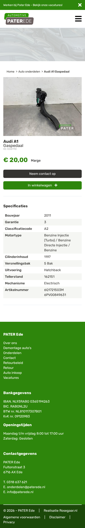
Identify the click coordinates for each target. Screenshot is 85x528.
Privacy (9, 522)
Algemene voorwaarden (21, 517)
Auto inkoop (12, 373)
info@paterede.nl (20, 492)
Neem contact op (42, 174)
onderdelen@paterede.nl (26, 487)
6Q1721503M (54, 290)
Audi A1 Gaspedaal (57, 71)
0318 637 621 (17, 482)
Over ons (10, 343)
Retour (8, 368)
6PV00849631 (55, 295)
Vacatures (11, 378)
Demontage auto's (17, 348)
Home (10, 71)
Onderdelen (12, 353)
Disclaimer (57, 517)
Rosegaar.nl (68, 511)
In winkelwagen (40, 185)
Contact (9, 358)
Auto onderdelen (29, 71)
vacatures (55, 5)
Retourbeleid (13, 363)
